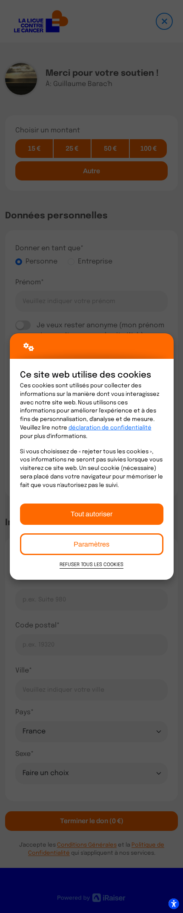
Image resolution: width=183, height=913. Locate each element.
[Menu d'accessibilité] (174, 904)
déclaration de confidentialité (110, 428)
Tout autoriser (91, 514)
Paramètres (91, 544)
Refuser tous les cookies (91, 564)
